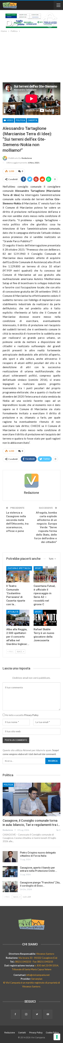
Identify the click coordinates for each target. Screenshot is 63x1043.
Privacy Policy (31, 715)
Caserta (32, 120)
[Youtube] (48, 1014)
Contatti (22, 1032)
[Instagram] (26, 1014)
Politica (20, 120)
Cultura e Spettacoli (19, 568)
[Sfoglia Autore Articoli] (31, 481)
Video (9, 120)
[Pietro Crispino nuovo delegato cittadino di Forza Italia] (10, 856)
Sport (38, 568)
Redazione (9, 1032)
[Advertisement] (31, 57)
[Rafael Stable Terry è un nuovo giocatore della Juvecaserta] (45, 618)
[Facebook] (15, 1014)
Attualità (13, 612)
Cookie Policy (52, 1032)
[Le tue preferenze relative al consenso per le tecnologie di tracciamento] (57, 1037)
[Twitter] (37, 1014)
